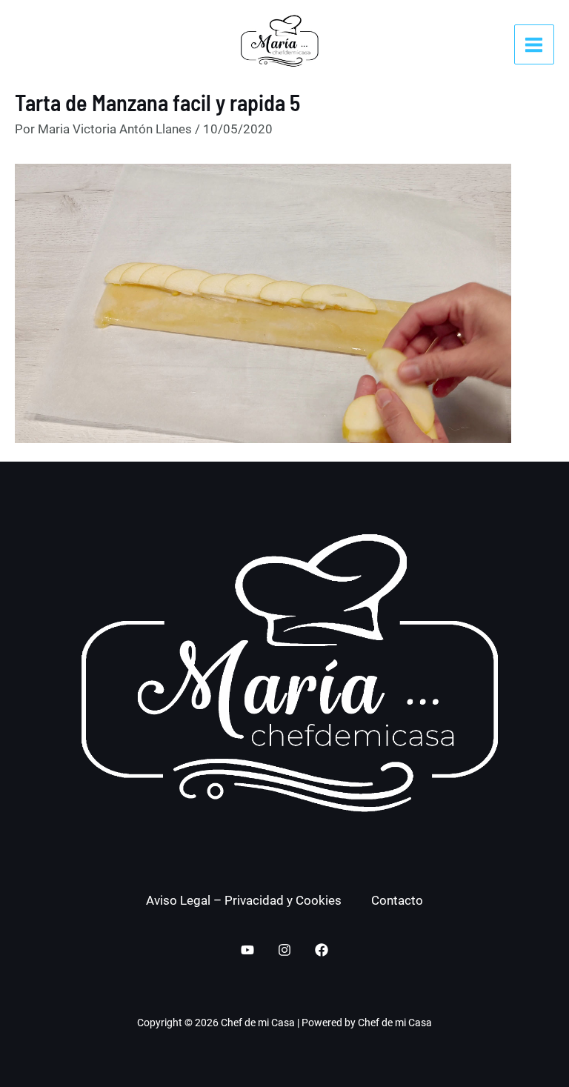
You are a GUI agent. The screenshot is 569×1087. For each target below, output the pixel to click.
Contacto (397, 900)
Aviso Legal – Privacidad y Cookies (244, 900)
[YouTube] (247, 950)
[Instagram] (284, 950)
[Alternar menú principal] (534, 44)
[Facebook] (321, 950)
